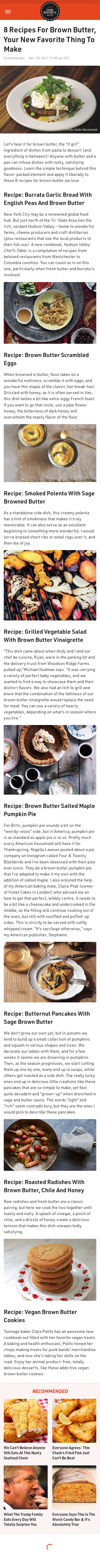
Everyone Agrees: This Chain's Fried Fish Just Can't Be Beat (71, 1452)
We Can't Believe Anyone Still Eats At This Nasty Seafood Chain (24, 1452)
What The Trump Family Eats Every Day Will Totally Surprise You (23, 1519)
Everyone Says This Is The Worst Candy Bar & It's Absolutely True (73, 1519)
